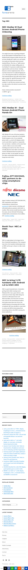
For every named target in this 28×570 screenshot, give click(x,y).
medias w (23, 167)
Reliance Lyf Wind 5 (9, 525)
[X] (5, 568)
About (4, 542)
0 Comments (17, 220)
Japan (16, 100)
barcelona (4, 167)
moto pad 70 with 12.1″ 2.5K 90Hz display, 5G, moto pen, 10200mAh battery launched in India (13, 442)
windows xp (4, 343)
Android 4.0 (8, 340)
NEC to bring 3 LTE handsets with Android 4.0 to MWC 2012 (13, 282)
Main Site (4, 532)
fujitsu (3, 220)
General (23, 164)
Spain (15, 168)
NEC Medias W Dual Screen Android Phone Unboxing (13, 29)
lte (16, 341)
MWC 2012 (22, 339)
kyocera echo (13, 341)
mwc (3, 168)
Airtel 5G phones (8, 487)
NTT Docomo (10, 220)
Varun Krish (4, 164)
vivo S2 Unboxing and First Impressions (14, 449)
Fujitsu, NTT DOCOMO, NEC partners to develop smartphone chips (13, 179)
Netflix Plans (7, 486)
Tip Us (4, 555)
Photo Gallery (15, 166)
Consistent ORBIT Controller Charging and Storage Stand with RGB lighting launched (14, 463)
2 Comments (23, 102)
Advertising (5, 548)
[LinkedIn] (16, 568)
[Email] (23, 568)
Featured (8, 100)
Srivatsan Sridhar (6, 219)
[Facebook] (9, 568)
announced (5, 206)
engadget (14, 340)
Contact (4, 552)
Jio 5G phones (7, 489)
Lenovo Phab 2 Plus (9, 518)
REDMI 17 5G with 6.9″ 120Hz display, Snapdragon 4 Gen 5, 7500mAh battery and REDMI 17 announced (14, 472)
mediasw (15, 102)
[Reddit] (19, 568)
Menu (23, 9)
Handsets (13, 100)
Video (22, 100)
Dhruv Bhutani (5, 273)
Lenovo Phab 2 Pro (9, 519)
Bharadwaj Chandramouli (8, 99)
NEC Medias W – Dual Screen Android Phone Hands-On (13, 110)
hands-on (15, 167)
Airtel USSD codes (8, 493)
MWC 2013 (9, 166)
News (19, 100)
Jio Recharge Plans (8, 491)
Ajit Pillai (4, 339)
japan (19, 167)
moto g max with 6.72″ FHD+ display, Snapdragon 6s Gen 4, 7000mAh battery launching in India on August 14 (14, 430)
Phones (4, 535)
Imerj (8, 341)
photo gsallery (10, 168)
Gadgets (4, 538)
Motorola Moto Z (8, 521)
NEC (18, 102)
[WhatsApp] (12, 568)
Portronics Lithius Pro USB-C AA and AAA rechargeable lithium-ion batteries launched (15, 436)
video (18, 168)
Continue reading (7, 95)
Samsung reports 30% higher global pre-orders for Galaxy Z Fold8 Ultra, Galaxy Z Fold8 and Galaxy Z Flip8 (15, 453)
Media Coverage (6, 545)
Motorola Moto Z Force (10, 523)
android (4, 274)
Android (4, 100)
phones (12, 274)
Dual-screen (5, 102)
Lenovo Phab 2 (7, 516)
